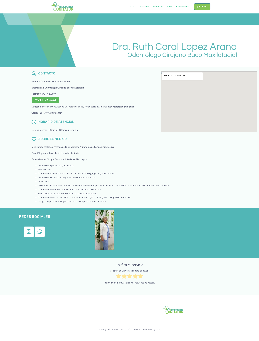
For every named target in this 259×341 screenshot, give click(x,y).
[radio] (118, 277)
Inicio (131, 6)
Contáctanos (182, 6)
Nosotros (158, 6)
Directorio (144, 6)
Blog (169, 6)
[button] (202, 6)
